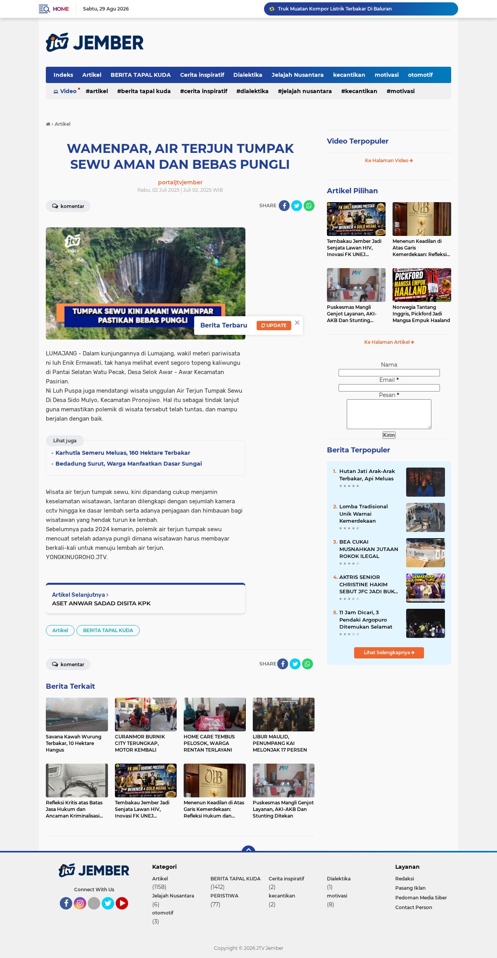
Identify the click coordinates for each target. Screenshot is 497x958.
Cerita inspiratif (202, 74)
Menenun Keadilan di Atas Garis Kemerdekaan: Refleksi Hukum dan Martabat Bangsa (420, 248)
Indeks (63, 74)
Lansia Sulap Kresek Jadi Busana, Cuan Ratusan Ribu (339, 9)
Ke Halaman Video (387, 160)
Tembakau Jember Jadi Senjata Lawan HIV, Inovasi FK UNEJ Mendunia (354, 248)
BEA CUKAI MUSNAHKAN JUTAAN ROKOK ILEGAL (368, 549)
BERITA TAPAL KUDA (141, 74)
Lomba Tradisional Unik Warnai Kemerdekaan (363, 513)
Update (276, 325)
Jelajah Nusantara (298, 74)
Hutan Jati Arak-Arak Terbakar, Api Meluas (367, 474)
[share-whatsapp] (309, 205)
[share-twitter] (296, 205)
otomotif (420, 74)
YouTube (127, 912)
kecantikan (349, 74)
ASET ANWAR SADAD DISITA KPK (101, 603)
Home (61, 8)
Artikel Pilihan (352, 191)
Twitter (111, 912)
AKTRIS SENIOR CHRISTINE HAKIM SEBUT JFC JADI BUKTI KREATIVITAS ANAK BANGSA (369, 584)
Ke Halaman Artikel (387, 342)
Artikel (91, 74)
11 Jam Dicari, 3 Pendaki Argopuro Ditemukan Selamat (366, 619)
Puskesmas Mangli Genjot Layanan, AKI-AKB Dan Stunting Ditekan (352, 314)
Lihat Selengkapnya (387, 652)
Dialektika (247, 74)
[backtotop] (248, 852)
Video (68, 91)
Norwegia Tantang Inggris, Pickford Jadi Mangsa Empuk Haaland (421, 313)
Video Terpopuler (358, 141)
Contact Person (413, 907)
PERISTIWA (224, 896)
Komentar (71, 206)
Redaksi (404, 879)
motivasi (387, 74)
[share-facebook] (284, 205)
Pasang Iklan (410, 888)
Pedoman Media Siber (421, 898)
